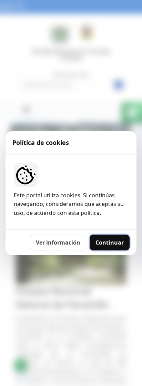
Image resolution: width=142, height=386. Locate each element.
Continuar (109, 242)
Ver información (58, 242)
